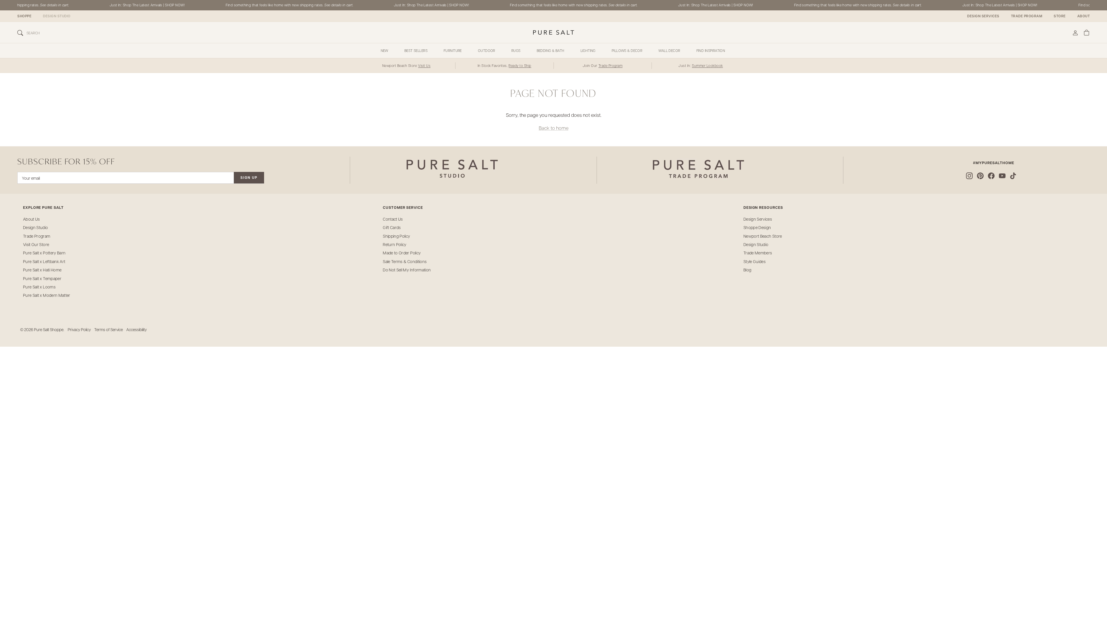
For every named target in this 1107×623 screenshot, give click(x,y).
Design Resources (763, 207)
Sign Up (248, 177)
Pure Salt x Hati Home (42, 269)
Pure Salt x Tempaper (42, 278)
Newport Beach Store (762, 236)
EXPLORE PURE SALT (43, 207)
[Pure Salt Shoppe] (553, 32)
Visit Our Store (36, 244)
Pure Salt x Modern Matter (46, 295)
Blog (747, 269)
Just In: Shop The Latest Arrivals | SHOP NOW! (140, 5)
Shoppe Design (757, 227)
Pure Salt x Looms (39, 286)
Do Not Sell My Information (407, 269)
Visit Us (424, 65)
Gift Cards (392, 227)
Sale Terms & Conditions (405, 261)
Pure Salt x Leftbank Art (44, 261)
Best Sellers (416, 50)
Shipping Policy (396, 236)
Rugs (516, 50)
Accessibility (136, 329)
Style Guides (754, 261)
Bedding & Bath (550, 50)
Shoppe (24, 16)
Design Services (983, 16)
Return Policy (394, 244)
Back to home (553, 128)
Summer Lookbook (707, 65)
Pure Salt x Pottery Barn (44, 252)
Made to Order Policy (402, 252)
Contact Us (393, 219)
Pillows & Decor (627, 50)
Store (1060, 16)
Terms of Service (108, 329)
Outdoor (486, 50)
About (1083, 16)
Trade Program (1026, 16)
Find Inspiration (710, 50)
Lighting (588, 50)
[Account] (1075, 32)
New (384, 50)
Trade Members (757, 252)
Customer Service (403, 207)
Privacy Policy (79, 329)
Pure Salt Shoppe (48, 329)
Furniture (453, 50)
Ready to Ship (520, 65)
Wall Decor (669, 50)
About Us (31, 219)
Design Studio (57, 16)
